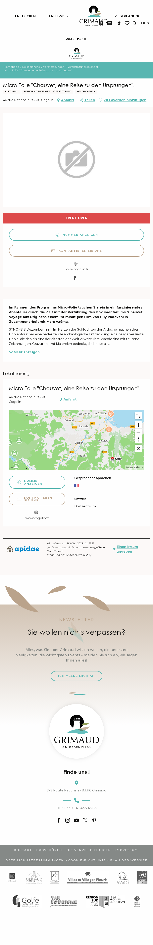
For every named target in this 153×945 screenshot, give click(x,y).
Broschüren (49, 850)
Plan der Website (128, 860)
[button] (134, 23)
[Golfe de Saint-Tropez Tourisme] (27, 901)
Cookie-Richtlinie (87, 860)
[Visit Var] (64, 901)
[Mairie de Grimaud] (12, 877)
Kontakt (23, 850)
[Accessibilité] (119, 23)
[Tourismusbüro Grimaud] (76, 731)
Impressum (126, 850)
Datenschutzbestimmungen (35, 860)
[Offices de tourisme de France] (137, 901)
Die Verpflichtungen (89, 850)
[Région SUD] (105, 901)
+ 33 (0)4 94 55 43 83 (76, 808)
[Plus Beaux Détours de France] (54, 877)
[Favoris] (127, 23)
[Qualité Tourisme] (123, 877)
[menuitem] (25, 16)
